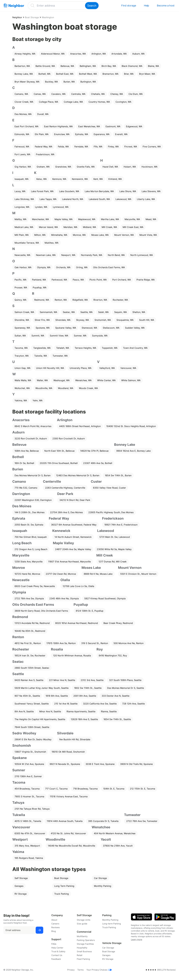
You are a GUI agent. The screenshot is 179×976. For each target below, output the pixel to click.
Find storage (128, 5)
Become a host (166, 5)
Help (146, 5)
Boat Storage (32, 17)
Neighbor (17, 17)
